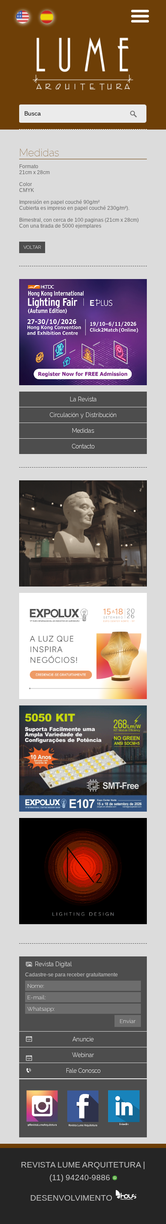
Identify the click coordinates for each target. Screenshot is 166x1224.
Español (39, 22)
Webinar (83, 1055)
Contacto (83, 446)
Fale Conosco (83, 1070)
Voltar (32, 247)
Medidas (83, 430)
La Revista (83, 399)
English (16, 22)
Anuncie (83, 1039)
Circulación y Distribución (83, 415)
